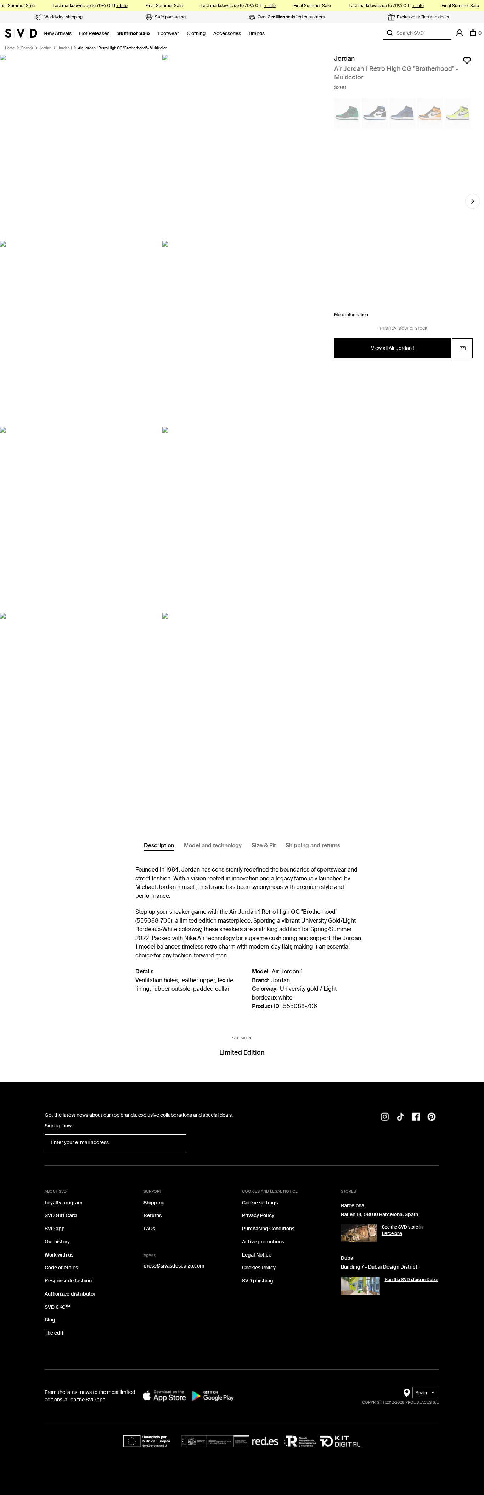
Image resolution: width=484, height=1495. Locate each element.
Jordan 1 (65, 48)
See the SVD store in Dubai (411, 1279)
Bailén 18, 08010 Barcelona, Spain (379, 1214)
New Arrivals (58, 34)
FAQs (149, 1229)
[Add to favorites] (467, 60)
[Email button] (462, 348)
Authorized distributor (70, 1294)
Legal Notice (256, 1255)
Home (10, 48)
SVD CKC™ (57, 1307)
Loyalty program (64, 1203)
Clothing (196, 34)
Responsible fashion (68, 1281)
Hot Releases (94, 34)
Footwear (168, 34)
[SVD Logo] (21, 33)
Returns (152, 1216)
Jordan (45, 48)
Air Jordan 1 (287, 971)
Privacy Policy (258, 1216)
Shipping (154, 1203)
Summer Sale (133, 34)
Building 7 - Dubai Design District (379, 1267)
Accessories (227, 34)
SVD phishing (257, 1281)
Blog (50, 1320)
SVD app (55, 1229)
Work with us (59, 1255)
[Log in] (459, 33)
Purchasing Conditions (268, 1229)
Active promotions (263, 1242)
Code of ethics (61, 1268)
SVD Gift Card (61, 1216)
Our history (57, 1242)
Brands (257, 34)
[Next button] (472, 201)
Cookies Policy (259, 1268)
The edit (54, 1333)
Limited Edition (242, 1052)
